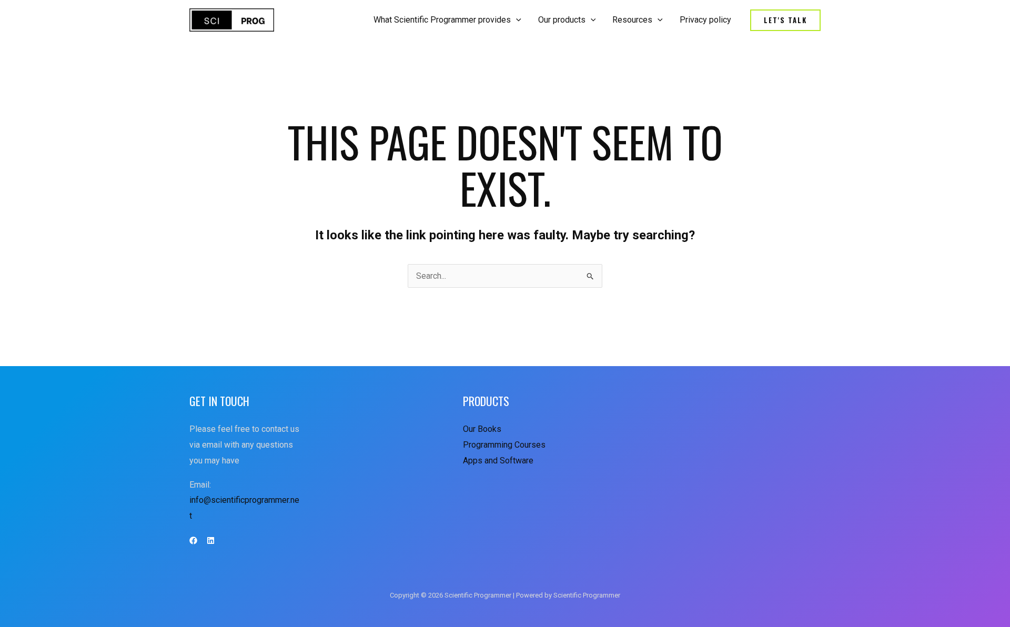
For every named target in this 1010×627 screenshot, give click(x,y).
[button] (785, 20)
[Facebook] (193, 540)
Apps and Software (498, 461)
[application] (516, 20)
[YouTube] (211, 540)
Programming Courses (504, 445)
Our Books (482, 429)
